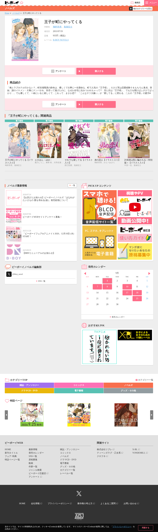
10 (127, 286)
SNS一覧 (41, 281)
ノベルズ (16, 13)
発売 (137, 3)
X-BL (134, 449)
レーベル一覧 (66, 473)
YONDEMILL (138, 453)
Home (7, 13)
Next (149, 273)
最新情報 (33, 449)
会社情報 (35, 503)
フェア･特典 (11, 456)
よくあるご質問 (108, 503)
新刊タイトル (11, 453)
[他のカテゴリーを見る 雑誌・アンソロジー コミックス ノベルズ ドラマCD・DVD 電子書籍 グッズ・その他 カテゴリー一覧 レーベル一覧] (140, 9)
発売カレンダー (118, 317)
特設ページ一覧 (12, 459)
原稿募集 (33, 459)
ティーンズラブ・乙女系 (109, 453)
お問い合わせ (130, 503)
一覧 (73, 185)
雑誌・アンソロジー (29, 385)
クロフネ (101, 456)
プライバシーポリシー (122, 527)
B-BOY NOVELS (61, 40)
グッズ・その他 (128, 390)
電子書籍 (79, 390)
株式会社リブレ (104, 449)
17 (127, 292)
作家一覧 (33, 466)
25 (137, 298)
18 (137, 292)
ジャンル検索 (35, 470)
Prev (85, 273)
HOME (8, 449)
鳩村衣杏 (57, 27)
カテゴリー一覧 (145, 380)
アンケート (60, 71)
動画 (31, 463)
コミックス (78, 385)
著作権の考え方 (84, 503)
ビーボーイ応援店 (37, 473)
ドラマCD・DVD (29, 390)
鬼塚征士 (68, 27)
